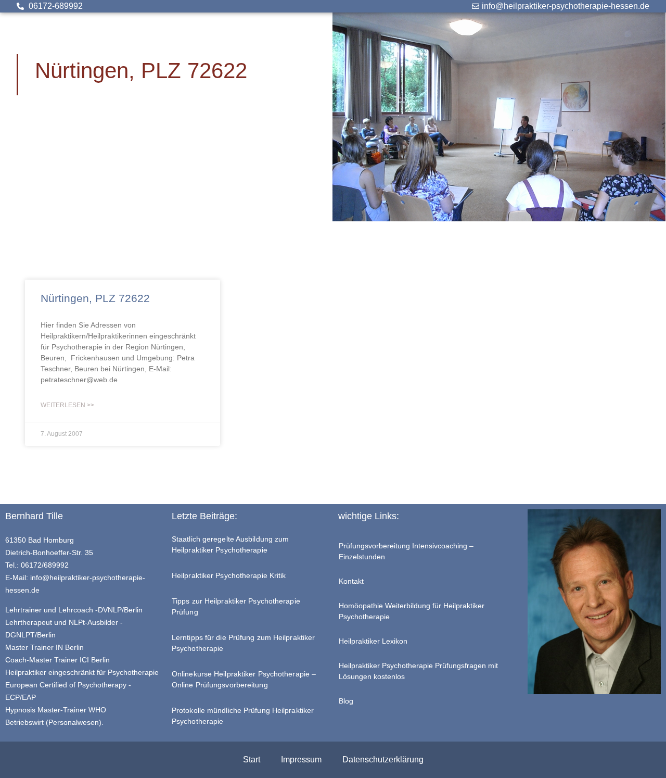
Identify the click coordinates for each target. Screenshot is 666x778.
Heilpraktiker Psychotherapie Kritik (229, 575)
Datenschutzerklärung (383, 759)
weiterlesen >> (67, 405)
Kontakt (351, 581)
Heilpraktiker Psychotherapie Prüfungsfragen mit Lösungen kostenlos (418, 671)
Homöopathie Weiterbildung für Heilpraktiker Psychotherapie (411, 611)
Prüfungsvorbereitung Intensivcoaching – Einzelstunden (406, 551)
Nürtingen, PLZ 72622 (95, 298)
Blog (346, 701)
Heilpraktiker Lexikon (373, 641)
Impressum (301, 759)
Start (251, 759)
